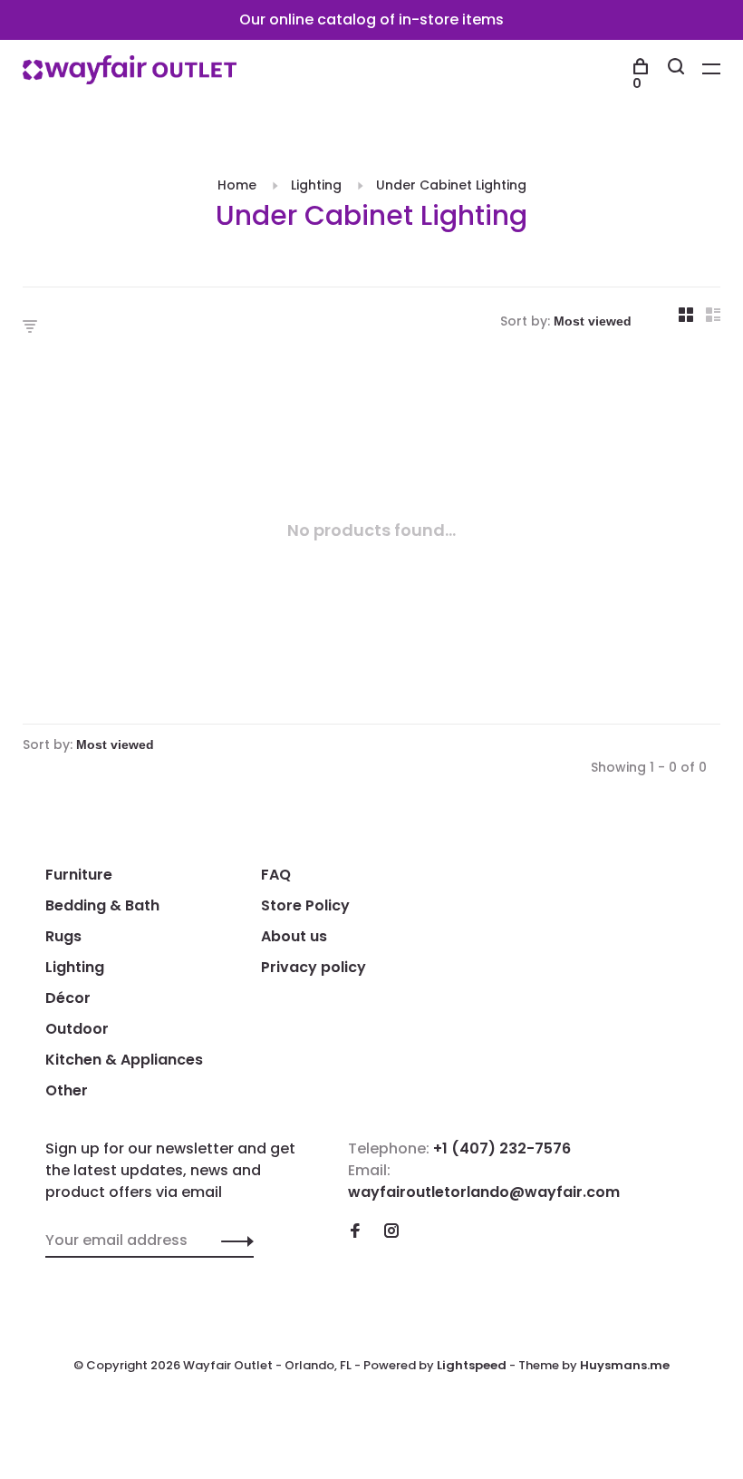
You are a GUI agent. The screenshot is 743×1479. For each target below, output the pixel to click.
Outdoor (77, 1028)
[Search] (678, 69)
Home (236, 185)
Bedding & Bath (102, 905)
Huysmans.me (625, 1365)
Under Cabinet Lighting (451, 185)
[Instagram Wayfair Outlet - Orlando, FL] (391, 1231)
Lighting (316, 185)
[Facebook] (355, 1231)
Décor (68, 998)
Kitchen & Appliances (124, 1059)
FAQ (276, 874)
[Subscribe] (232, 1240)
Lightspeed (472, 1365)
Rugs (63, 936)
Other (66, 1090)
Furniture (78, 874)
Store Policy (305, 905)
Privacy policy (313, 967)
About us (294, 936)
